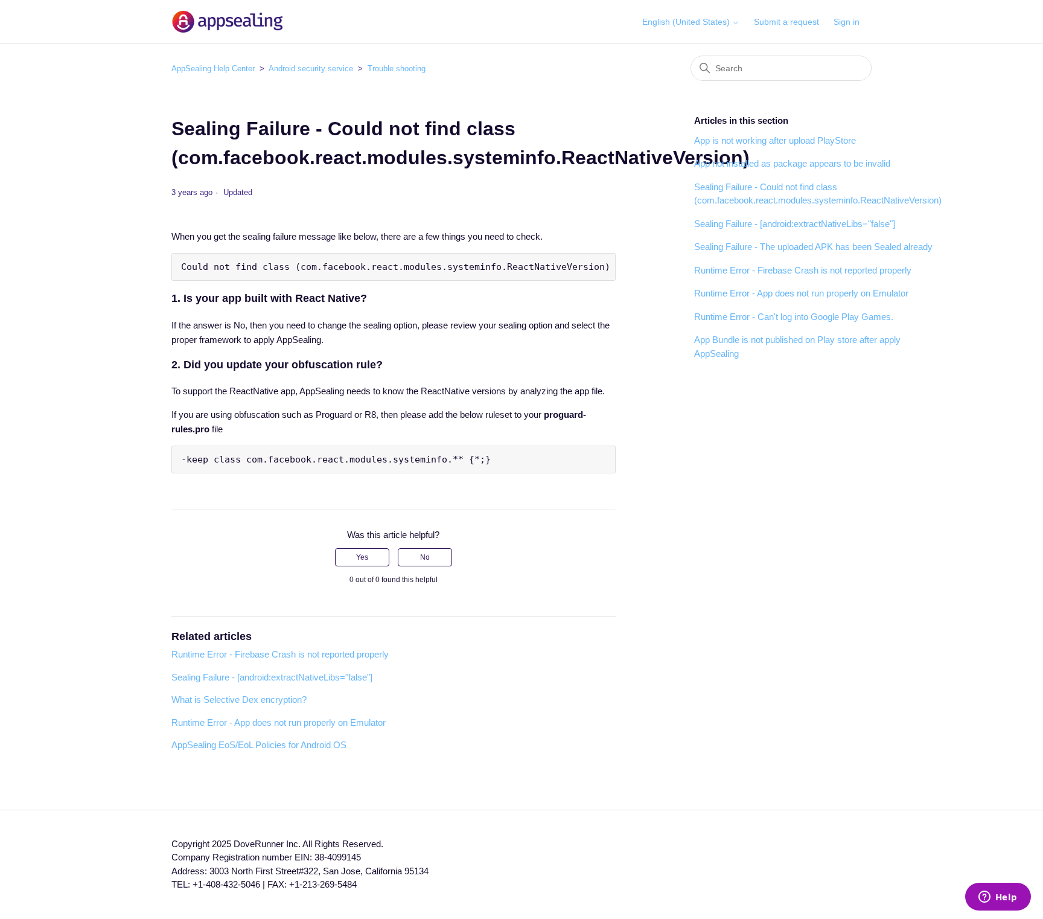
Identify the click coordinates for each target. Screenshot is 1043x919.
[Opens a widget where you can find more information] (998, 898)
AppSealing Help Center (213, 68)
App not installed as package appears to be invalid (792, 163)
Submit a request (786, 22)
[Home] (227, 21)
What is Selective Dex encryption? (239, 699)
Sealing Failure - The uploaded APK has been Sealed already (813, 247)
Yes (362, 557)
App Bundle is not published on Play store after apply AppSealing (797, 347)
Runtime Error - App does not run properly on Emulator (278, 722)
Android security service (311, 68)
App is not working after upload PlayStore (775, 140)
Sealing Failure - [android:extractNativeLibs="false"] (271, 677)
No (425, 557)
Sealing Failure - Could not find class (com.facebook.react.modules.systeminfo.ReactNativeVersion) (818, 194)
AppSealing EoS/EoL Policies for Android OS (258, 745)
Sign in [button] (847, 22)
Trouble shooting (397, 68)
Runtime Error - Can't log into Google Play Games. (793, 317)
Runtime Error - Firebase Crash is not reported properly (280, 654)
